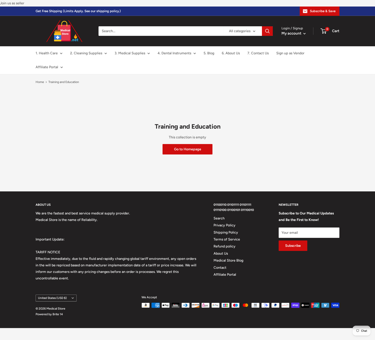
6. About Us (231, 53)
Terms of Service (227, 239)
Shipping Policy (226, 232)
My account (291, 33)
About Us (221, 253)
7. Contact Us (258, 53)
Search (219, 218)
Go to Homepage (187, 149)
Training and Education (63, 82)
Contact (220, 267)
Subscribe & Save (323, 11)
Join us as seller (12, 3)
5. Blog (209, 53)
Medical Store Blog (228, 260)
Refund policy (224, 246)
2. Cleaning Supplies (86, 53)
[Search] (267, 31)
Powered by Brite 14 (49, 314)
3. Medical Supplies (130, 53)
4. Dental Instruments (174, 53)
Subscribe (293, 246)
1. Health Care (47, 53)
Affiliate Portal (47, 67)
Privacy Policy (224, 225)
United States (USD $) (52, 298)
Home (40, 82)
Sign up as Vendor (290, 53)
